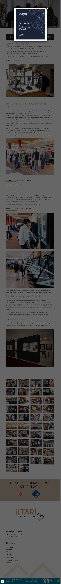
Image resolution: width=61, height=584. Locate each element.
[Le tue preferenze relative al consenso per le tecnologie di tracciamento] (2, 581)
